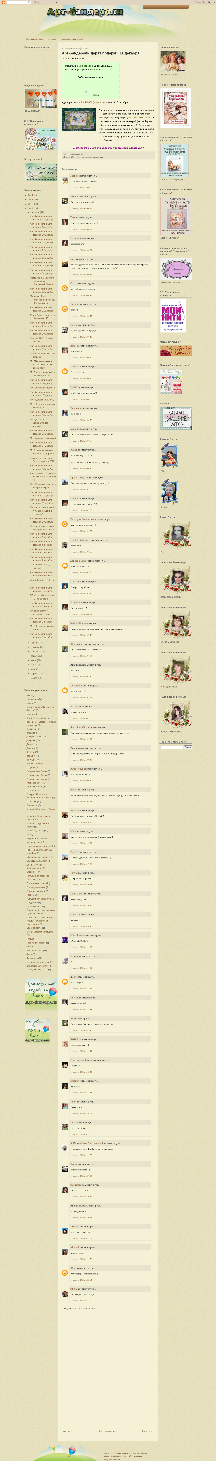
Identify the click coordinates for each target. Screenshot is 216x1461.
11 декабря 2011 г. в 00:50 (81, 378)
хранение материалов (37, 962)
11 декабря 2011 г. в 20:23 (81, 1176)
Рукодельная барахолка (72, 38)
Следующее (67, 1430)
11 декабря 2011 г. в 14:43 (81, 1092)
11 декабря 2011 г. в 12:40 (81, 1030)
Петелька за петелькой (38, 876)
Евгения (74, 1080)
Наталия (74, 304)
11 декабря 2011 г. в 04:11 (81, 614)
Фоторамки (32, 958)
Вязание (30, 733)
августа (35, 656)
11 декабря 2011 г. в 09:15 (81, 739)
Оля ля (74, 283)
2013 (30, 199)
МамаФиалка (77, 935)
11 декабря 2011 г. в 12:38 (81, 1009)
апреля (34, 673)
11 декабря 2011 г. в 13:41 (81, 1072)
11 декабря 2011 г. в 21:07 (81, 1238)
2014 (30, 195)
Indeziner (116, 1459)
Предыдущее (148, 1430)
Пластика (31, 879)
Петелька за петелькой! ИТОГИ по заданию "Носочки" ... (42, 510)
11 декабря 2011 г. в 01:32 (81, 531)
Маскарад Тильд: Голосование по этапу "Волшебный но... (42, 299)
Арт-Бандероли (123, 1453)
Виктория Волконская (82, 519)
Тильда (30, 939)
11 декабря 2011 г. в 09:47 (81, 759)
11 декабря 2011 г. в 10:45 (81, 884)
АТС (28, 695)
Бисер (29, 703)
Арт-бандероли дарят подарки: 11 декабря (101, 53)
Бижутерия (32, 699)
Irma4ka (74, 345)
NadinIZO (75, 623)
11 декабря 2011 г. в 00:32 (81, 229)
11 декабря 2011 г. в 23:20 (81, 1300)
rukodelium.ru (96, 69)
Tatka (73, 1122)
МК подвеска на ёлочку (42, 399)
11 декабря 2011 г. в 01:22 (81, 510)
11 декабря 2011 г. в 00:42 (81, 295)
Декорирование (34, 736)
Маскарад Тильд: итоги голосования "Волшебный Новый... (42, 281)
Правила (52, 38)
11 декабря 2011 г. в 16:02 (81, 1113)
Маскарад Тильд (35, 830)
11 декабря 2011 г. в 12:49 (81, 1051)
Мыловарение (33, 842)
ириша (74, 789)
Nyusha (74, 956)
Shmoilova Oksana (80, 727)
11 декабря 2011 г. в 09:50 (81, 780)
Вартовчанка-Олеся (81, 1060)
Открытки (31, 872)
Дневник (30, 748)
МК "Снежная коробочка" (43, 387)
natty (73, 258)
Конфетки (31, 801)
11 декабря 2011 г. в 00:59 (81, 441)
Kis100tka (75, 1039)
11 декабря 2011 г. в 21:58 (81, 1259)
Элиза (73, 1164)
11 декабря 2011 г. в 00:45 (81, 316)
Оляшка (74, 238)
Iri (71, 1018)
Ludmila (74, 498)
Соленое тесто (34, 928)
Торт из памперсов (36, 942)
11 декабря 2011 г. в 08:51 (81, 697)
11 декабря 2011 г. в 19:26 (81, 1155)
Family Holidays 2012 (37, 969)
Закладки (31, 759)
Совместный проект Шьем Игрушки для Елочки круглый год (39, 920)
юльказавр (76, 1184)
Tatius (73, 1101)
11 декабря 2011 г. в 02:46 (81, 593)
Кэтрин (74, 175)
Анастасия (76, 408)
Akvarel (74, 1247)
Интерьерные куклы (36, 779)
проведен (87, 65)
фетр (29, 954)
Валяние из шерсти (36, 718)
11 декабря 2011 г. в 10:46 (81, 905)
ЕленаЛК (75, 602)
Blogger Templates (111, 1456)
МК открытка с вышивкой (43, 438)
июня (33, 664)
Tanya (73, 872)
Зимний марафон (35, 763)
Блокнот (30, 714)
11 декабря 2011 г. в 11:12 (81, 947)
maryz (73, 706)
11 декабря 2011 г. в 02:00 (81, 551)
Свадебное (32, 902)
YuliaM (74, 387)
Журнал (30, 752)
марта (34, 678)
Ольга (73, 324)
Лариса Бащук (78, 560)
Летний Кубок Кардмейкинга (40, 809)
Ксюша (74, 914)
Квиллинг (31, 790)
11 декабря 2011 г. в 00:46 (81, 337)
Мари (73, 831)
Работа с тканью (35, 891)
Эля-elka (75, 196)
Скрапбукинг (32, 906)
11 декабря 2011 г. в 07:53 (81, 655)
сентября (35, 651)
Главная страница (34, 38)
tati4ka (73, 1288)
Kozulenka (76, 685)
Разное (30, 895)
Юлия (73, 1268)
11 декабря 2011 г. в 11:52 (81, 988)
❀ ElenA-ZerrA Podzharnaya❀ (86, 1143)
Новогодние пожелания (38, 846)
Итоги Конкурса (34, 786)
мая (33, 669)
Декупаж (30, 740)
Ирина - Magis (78, 477)
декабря (35, 212)
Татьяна (74, 366)
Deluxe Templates (135, 1456)
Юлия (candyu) (78, 644)
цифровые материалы (37, 966)
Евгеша (95, 95)
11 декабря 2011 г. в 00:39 (81, 250)
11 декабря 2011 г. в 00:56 (81, 399)
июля (33, 660)
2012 (30, 204)
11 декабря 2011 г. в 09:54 (81, 801)
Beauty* (74, 810)
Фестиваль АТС (34, 950)
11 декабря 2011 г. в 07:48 (81, 635)
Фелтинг (30, 946)
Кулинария (31, 805)
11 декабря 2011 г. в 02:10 (81, 572)
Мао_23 (74, 581)
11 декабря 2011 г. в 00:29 (81, 187)
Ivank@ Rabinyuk (80, 540)
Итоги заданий (33, 782)
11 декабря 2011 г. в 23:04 (81, 1280)
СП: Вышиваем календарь (39, 931)
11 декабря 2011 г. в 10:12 (81, 822)
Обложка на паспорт (36, 861)
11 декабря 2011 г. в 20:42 (81, 1217)
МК (28, 834)
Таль (72, 217)
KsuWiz (74, 1226)
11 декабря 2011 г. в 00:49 (81, 357)
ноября (34, 642)
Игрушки (30, 767)
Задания (30, 756)
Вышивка (31, 729)
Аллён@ (74, 852)
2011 (30, 208)
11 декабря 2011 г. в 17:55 (81, 1134)
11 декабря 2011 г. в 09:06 (81, 718)
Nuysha (74, 997)
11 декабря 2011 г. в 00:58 (81, 420)
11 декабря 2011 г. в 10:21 (81, 843)
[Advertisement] (87, 1405)
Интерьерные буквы (36, 771)
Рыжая (73, 449)
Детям (29, 744)
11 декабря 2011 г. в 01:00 (81, 489)
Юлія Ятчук (76, 768)
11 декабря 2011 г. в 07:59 (81, 676)
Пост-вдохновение (35, 887)
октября (35, 647)
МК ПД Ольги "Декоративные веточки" (39, 422)
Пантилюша (77, 893)
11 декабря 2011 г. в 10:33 (81, 863)
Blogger (144, 1453)
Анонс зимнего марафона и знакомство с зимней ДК (43, 476)
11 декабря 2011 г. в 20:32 (81, 1196)
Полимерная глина (36, 883)
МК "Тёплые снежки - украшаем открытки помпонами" (41, 364)
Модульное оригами (36, 838)
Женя (73, 976)
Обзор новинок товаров (38, 857)
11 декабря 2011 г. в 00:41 (81, 274)
